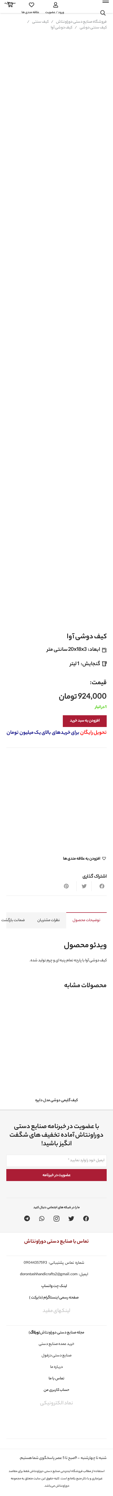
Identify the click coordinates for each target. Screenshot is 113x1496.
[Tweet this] (84, 886)
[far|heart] (30, 5)
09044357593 (35, 1263)
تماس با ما (56, 1379)
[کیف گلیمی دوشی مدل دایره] (56, 1046)
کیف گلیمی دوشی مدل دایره (56, 1101)
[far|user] (54, 5)
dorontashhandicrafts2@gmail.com (49, 1275)
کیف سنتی (40, 22)
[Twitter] (71, 1218)
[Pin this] (68, 886)
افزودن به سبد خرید (85, 721)
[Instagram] (56, 1218)
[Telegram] (27, 1218)
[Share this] (99, 886)
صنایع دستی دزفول (56, 1356)
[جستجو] (103, 13)
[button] (85, 858)
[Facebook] (86, 1218)
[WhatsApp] (41, 1218)
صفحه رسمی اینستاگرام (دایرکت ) (54, 1298)
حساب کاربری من (56, 1390)
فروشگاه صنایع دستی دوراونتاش (81, 22)
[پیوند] (80, 6)
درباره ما (56, 1367)
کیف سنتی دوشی (93, 28)
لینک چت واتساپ (54, 1286)
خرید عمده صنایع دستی (56, 1344)
